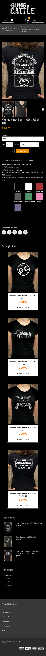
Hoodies (9, 575)
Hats (3, 630)
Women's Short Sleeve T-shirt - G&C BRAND (23, 297)
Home (24, 27)
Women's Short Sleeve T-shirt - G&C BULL (23, 363)
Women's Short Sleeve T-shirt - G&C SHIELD (23, 428)
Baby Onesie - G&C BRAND (26, 537)
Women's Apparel (7, 617)
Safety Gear (5, 621)
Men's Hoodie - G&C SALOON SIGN (29, 523)
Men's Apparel (6, 612)
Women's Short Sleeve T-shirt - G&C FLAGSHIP (23, 494)
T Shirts (8, 579)
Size (3, 145)
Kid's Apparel (6, 626)
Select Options (24, 307)
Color (17, 145)
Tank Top (9, 582)
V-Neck (8, 585)
